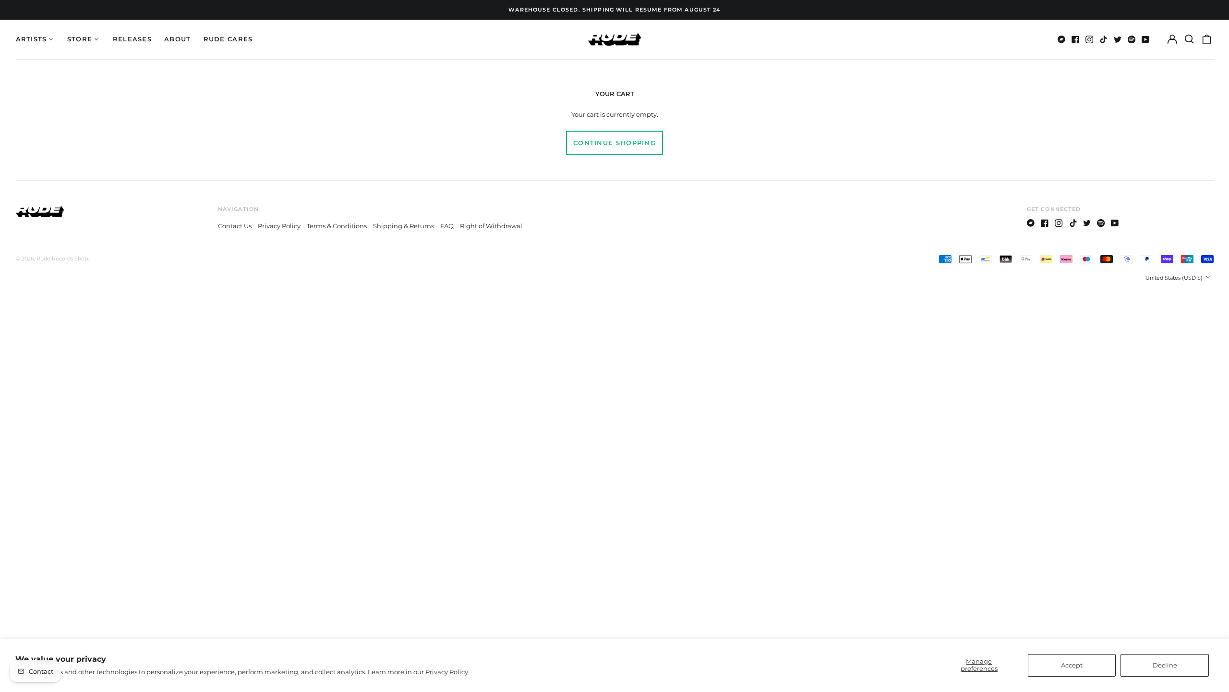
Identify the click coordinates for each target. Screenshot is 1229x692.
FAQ (447, 226)
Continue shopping (614, 143)
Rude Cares (228, 39)
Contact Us (235, 226)
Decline (1165, 665)
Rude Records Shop (62, 258)
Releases (132, 39)
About (177, 39)
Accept (1072, 665)
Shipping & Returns (403, 226)
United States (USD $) (1174, 277)
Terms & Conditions (337, 226)
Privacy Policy (279, 226)
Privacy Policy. (447, 672)
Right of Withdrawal (491, 226)
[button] (1189, 39)
